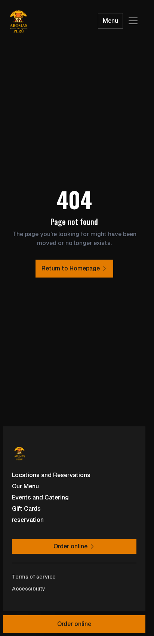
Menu (110, 21)
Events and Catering (40, 497)
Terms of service (34, 576)
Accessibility (28, 588)
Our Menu (25, 486)
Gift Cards (26, 509)
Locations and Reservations (51, 475)
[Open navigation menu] (133, 20)
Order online (74, 624)
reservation (28, 520)
